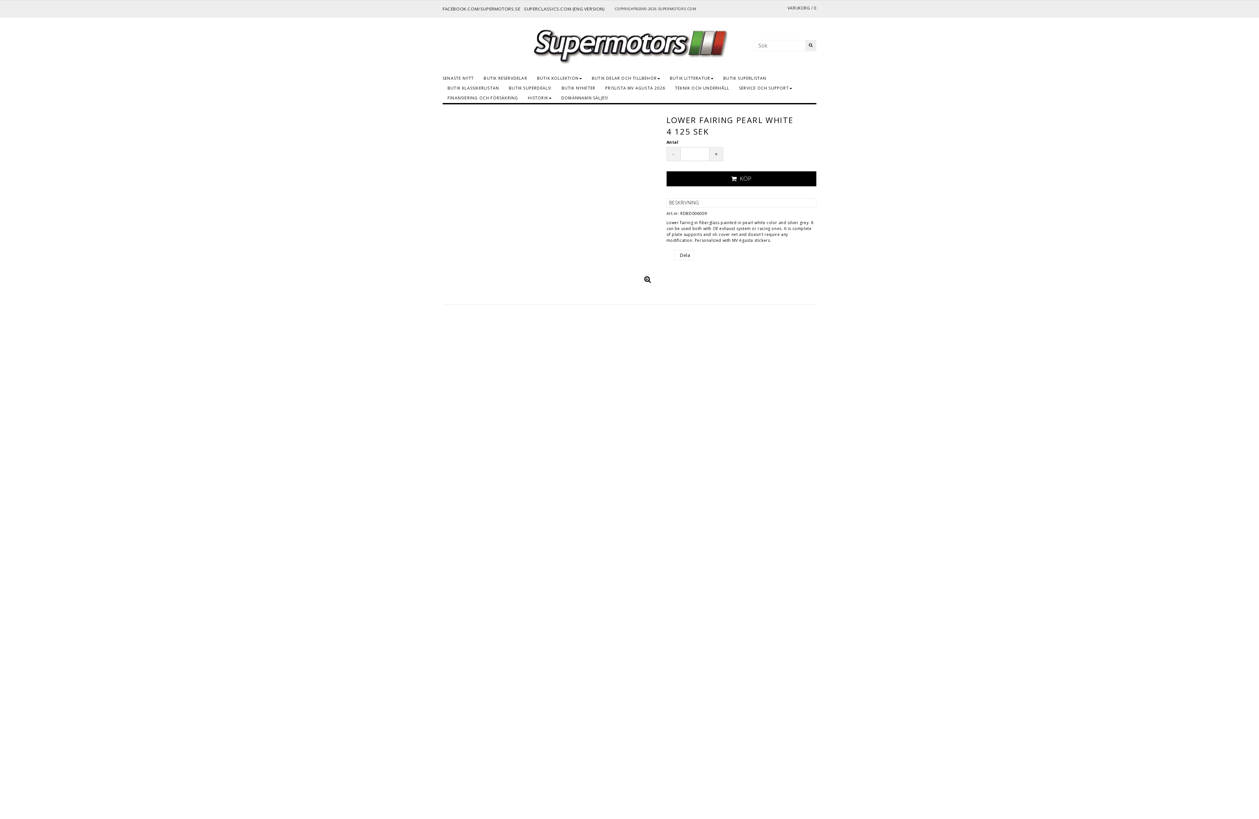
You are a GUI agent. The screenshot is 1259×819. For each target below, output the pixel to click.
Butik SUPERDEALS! (530, 88)
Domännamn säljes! (584, 98)
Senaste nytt (458, 78)
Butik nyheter (579, 88)
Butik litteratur (690, 78)
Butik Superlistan (744, 78)
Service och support (764, 88)
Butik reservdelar (505, 78)
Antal (673, 142)
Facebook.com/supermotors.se (481, 9)
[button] (648, 279)
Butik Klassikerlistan (473, 88)
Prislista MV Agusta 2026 (635, 88)
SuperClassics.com (547, 9)
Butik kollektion (558, 78)
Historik (538, 98)
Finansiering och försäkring (483, 98)
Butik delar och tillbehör (624, 78)
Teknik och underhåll (702, 88)
